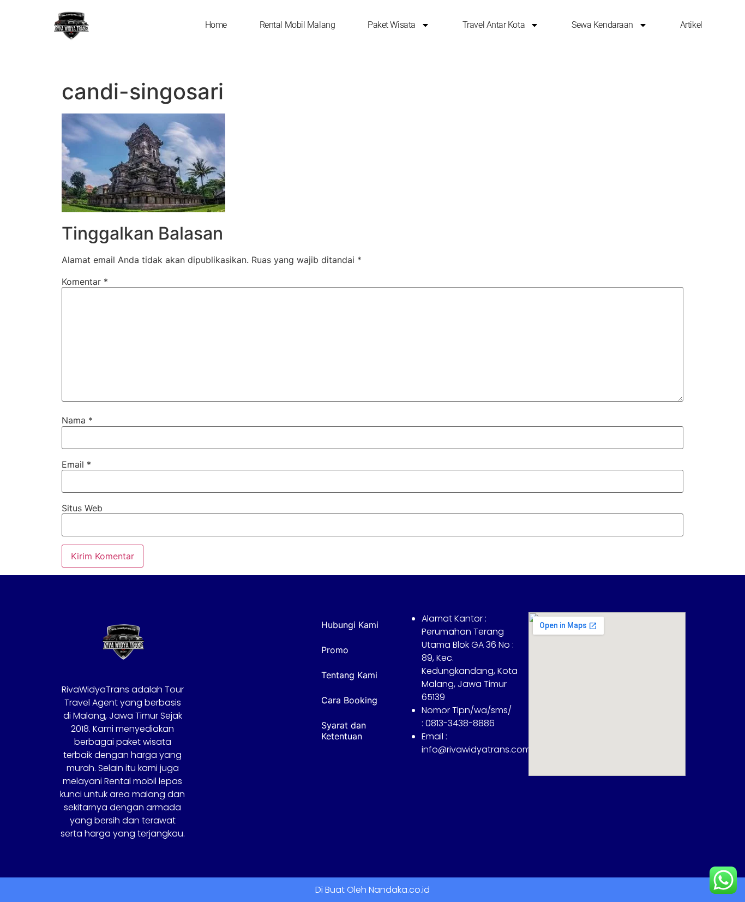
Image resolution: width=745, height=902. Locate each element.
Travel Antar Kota (493, 25)
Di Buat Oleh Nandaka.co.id (372, 889)
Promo (335, 649)
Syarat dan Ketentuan (343, 731)
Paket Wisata (392, 25)
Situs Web (82, 508)
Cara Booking (349, 700)
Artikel (691, 25)
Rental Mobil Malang (297, 25)
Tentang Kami (349, 675)
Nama (77, 420)
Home (216, 25)
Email (76, 464)
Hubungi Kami (349, 624)
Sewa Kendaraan (602, 25)
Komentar (85, 281)
